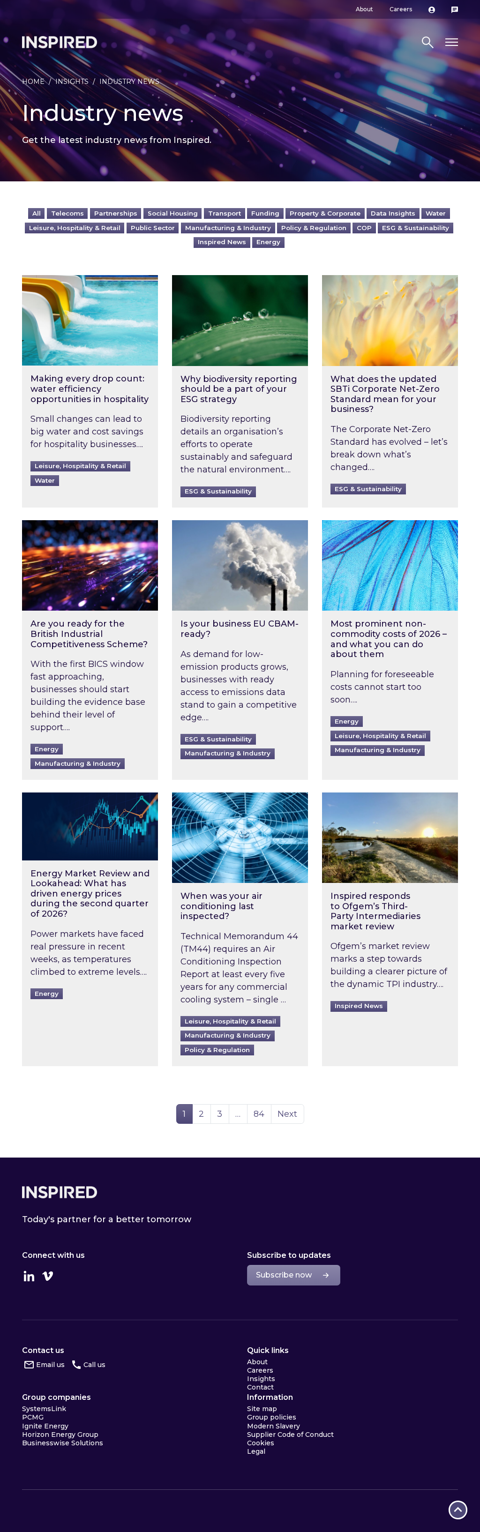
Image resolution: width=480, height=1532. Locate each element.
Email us (50, 1364)
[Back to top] (458, 1510)
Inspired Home (59, 42)
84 (262, 1113)
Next (287, 1114)
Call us (94, 1364)
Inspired (59, 1192)
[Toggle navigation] (451, 42)
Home (33, 81)
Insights (72, 81)
